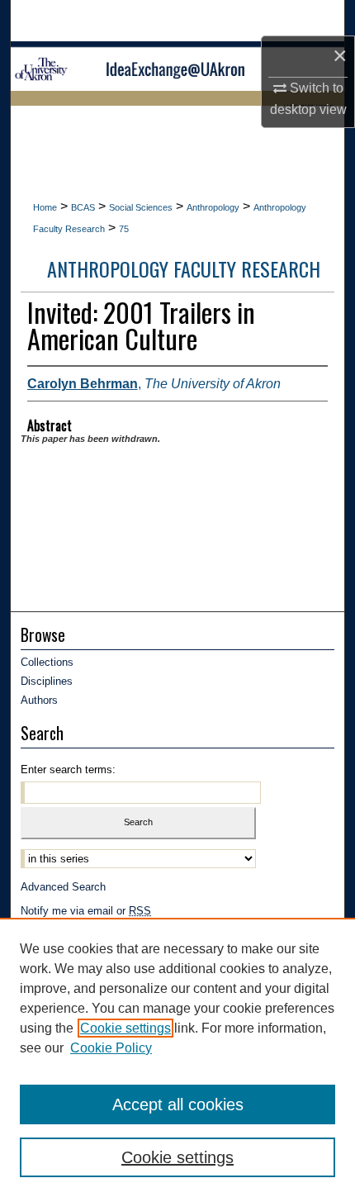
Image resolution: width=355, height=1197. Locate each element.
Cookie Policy (111, 1048)
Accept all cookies (178, 1104)
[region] (177, 1057)
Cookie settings (125, 1028)
